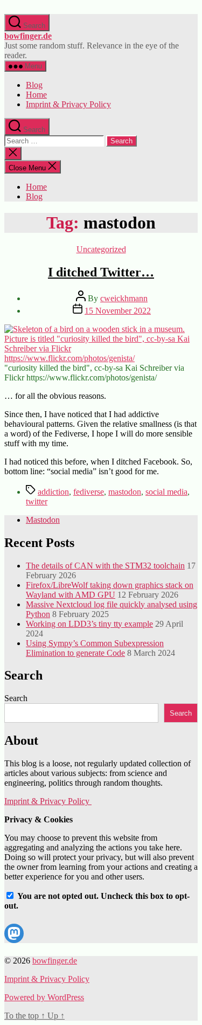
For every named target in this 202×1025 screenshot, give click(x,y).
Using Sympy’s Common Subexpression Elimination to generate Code (95, 648)
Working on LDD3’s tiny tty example (89, 623)
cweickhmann (124, 298)
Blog (34, 84)
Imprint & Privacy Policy (68, 104)
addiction (53, 491)
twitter (36, 501)
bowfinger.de (28, 35)
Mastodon (43, 519)
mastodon (124, 491)
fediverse (88, 491)
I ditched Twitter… (101, 272)
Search (15, 698)
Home (36, 94)
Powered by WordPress (44, 997)
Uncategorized (101, 249)
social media (166, 491)
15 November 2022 (118, 310)
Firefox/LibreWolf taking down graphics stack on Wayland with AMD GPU (109, 589)
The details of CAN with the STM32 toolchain (105, 565)
